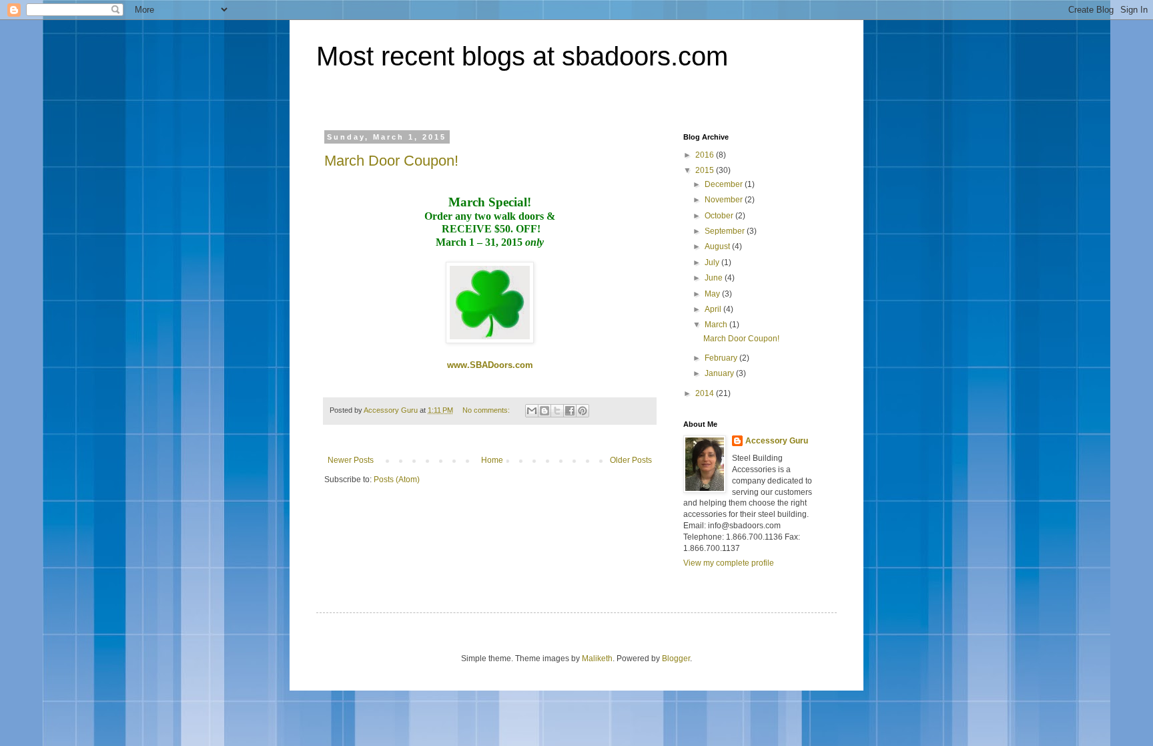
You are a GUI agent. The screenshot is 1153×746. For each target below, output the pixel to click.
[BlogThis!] (544, 410)
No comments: (487, 410)
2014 (705, 393)
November (725, 199)
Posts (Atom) (397, 479)
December (725, 184)
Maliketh (597, 658)
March (717, 324)
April (714, 309)
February (722, 358)
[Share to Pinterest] (582, 410)
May (713, 294)
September (726, 231)
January (720, 373)
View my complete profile (728, 563)
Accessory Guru (776, 440)
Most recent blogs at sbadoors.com (522, 56)
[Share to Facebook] (569, 410)
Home (492, 460)
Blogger (676, 658)
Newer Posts (351, 460)
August (718, 246)
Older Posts (631, 460)
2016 (705, 155)
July (713, 262)
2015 (705, 170)
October (720, 215)
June (715, 278)
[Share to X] (557, 410)
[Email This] (531, 410)
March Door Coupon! (391, 160)
